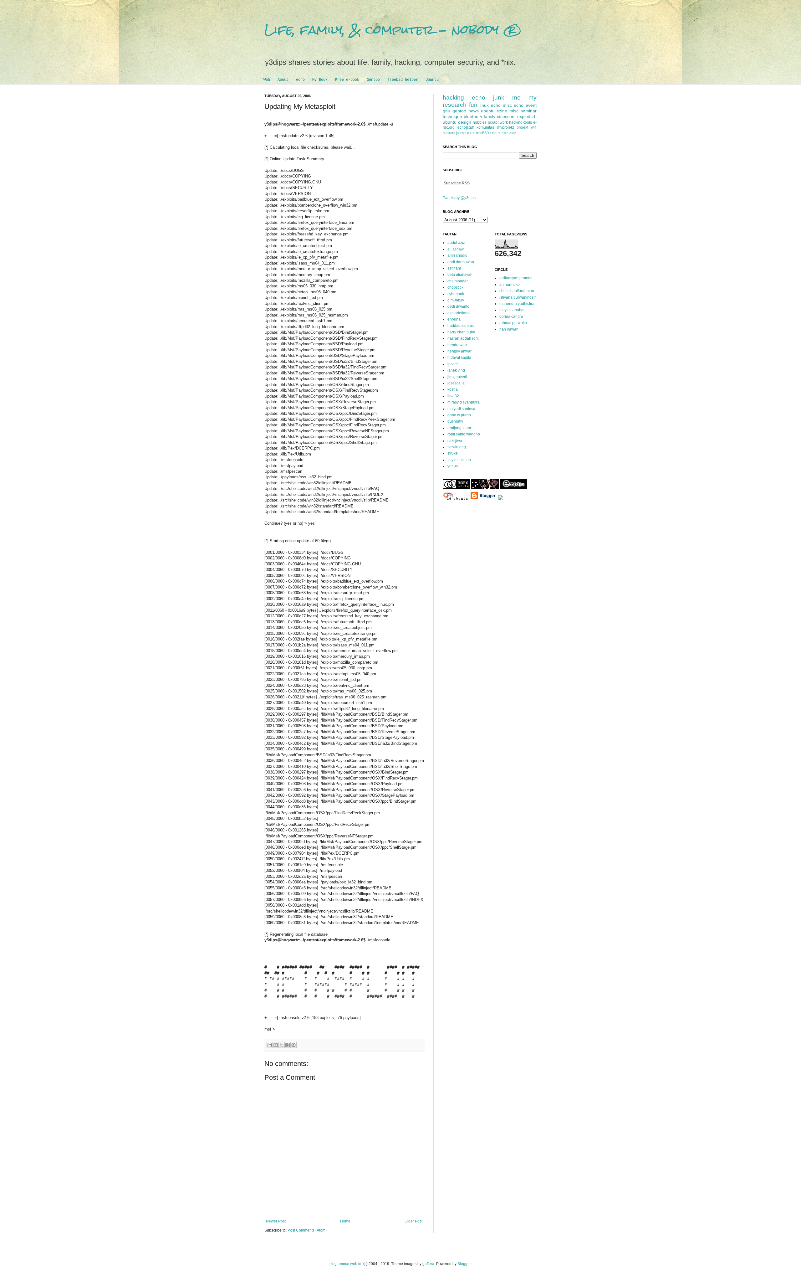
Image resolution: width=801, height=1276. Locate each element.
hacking (453, 97)
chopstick (455, 287)
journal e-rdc (465, 133)
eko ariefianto (459, 313)
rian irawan (508, 329)
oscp (512, 133)
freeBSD (482, 133)
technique (452, 116)
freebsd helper (402, 80)
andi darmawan (460, 262)
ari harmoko (509, 284)
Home (345, 1221)
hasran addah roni (463, 338)
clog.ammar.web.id (345, 1264)
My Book (320, 80)
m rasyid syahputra (463, 402)
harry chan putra (461, 332)
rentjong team (459, 428)
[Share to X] (281, 1045)
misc (513, 110)
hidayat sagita (459, 357)
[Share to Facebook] (287, 1045)
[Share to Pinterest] (293, 1045)
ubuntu (488, 110)
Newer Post (276, 1221)
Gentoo (373, 80)
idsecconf (506, 116)
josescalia (456, 383)
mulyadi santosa (461, 409)
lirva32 (453, 396)
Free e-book (347, 80)
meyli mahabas (512, 310)
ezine (502, 110)
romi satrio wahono (463, 434)
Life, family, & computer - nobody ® (393, 29)
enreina (454, 319)
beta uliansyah (459, 274)
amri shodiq (457, 255)
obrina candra (511, 316)
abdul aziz (456, 242)
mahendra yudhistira (516, 303)
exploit (523, 116)
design (464, 122)
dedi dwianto (458, 306)
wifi (534, 127)
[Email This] (270, 1045)
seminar (529, 110)
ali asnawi (456, 249)
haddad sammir (460, 325)
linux (484, 105)
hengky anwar (459, 351)
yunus (452, 466)
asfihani (454, 268)
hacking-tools (520, 122)
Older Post (413, 1221)
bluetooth (473, 116)
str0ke (452, 453)
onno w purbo (459, 415)
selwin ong (456, 447)
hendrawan (457, 345)
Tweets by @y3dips (459, 198)
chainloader (457, 281)
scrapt (493, 122)
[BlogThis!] (276, 1045)
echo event (525, 105)
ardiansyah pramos (515, 278)
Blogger (464, 1264)
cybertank (455, 294)
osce (505, 133)
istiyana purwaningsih (518, 297)
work (504, 122)
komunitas (485, 127)
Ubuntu (432, 80)
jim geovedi (457, 377)
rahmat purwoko (513, 323)
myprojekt (505, 127)
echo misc (501, 105)
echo (300, 80)
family (489, 116)
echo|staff (465, 127)
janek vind (456, 370)
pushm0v (455, 421)
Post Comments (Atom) (307, 1230)
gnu (446, 110)
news (473, 110)
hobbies (480, 122)
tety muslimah (459, 460)
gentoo (459, 110)
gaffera (428, 1264)
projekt (522, 127)
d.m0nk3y (455, 300)
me (516, 97)
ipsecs (452, 364)
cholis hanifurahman (516, 291)
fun (473, 104)
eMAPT (495, 133)
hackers (449, 133)
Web (266, 80)
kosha (452, 389)
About (283, 80)
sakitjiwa (454, 441)
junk (498, 97)
